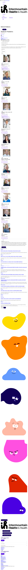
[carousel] (4, 53)
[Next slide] (4, 307)
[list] (2, 53)
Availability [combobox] (3, 51)
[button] (6, 531)
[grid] (5, 53)
